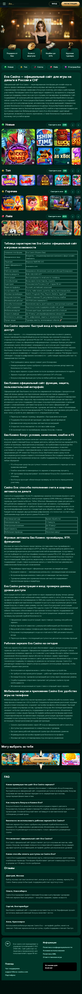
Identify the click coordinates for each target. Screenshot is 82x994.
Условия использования (53, 951)
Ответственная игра (52, 957)
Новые (11, 67)
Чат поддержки (12, 969)
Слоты (40, 67)
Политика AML (49, 954)
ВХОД (54, 4)
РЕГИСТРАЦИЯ (70, 4)
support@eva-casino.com (16, 972)
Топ (25, 67)
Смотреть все (57, 125)
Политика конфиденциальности (57, 947)
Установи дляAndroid (51, 967)
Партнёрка (10, 975)
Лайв (55, 67)
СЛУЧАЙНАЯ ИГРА (41, 760)
